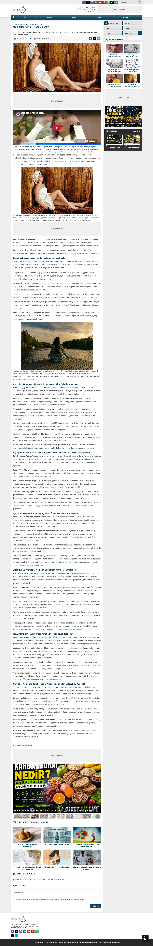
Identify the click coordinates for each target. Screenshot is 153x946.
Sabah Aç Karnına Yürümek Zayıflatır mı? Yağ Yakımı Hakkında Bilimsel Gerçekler (123, 124)
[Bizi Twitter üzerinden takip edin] (88, 2)
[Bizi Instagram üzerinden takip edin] (92, 2)
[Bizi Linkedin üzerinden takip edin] (96, 2)
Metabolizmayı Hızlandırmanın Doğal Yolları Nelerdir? (27, 868)
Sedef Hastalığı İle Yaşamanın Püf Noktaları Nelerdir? (86, 846)
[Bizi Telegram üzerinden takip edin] (116, 2)
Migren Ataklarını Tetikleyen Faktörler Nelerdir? (87, 868)
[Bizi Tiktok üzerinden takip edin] (112, 2)
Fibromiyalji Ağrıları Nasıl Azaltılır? (57, 867)
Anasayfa (15, 24)
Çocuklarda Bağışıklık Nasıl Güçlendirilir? (27, 846)
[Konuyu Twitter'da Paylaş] (94, 38)
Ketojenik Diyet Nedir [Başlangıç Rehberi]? (114, 70)
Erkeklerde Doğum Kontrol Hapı (57, 844)
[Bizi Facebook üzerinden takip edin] (84, 2)
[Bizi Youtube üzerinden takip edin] (100, 2)
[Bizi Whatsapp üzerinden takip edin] (108, 2)
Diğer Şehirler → (89, 11)
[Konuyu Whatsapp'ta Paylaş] (98, 38)
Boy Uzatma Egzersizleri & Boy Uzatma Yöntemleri (132, 71)
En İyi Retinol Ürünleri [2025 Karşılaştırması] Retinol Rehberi (114, 86)
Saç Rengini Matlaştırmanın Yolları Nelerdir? (132, 86)
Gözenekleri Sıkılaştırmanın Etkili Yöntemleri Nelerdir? (114, 56)
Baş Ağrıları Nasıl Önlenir (24, 745)
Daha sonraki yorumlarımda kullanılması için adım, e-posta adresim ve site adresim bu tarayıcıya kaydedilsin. (49, 899)
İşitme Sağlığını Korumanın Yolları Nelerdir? (132, 56)
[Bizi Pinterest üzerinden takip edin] (104, 2)
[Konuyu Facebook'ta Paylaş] (90, 38)
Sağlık (21, 24)
